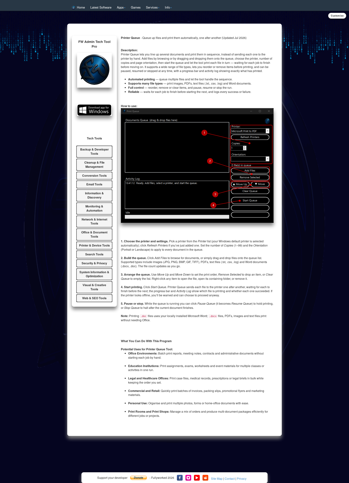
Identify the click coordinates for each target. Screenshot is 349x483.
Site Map (216, 479)
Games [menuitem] (136, 7)
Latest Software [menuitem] (100, 7)
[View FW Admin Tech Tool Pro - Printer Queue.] (197, 165)
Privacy (241, 479)
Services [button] (152, 7)
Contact (230, 479)
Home (80, 7)
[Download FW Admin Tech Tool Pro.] (94, 70)
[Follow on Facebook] (180, 478)
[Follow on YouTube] (197, 478)
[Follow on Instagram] (188, 478)
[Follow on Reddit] (205, 478)
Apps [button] (120, 7)
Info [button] (167, 7)
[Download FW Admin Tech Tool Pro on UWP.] (94, 110)
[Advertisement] (174, 459)
